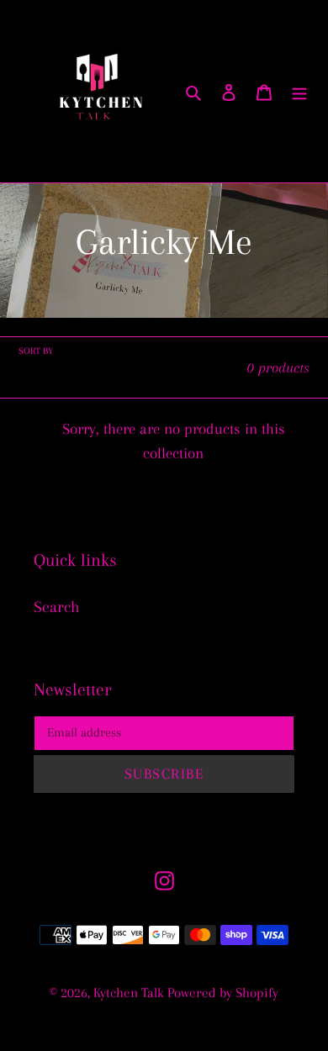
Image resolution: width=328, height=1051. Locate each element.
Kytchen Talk (130, 993)
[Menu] (299, 92)
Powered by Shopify (222, 993)
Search (57, 607)
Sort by (36, 351)
